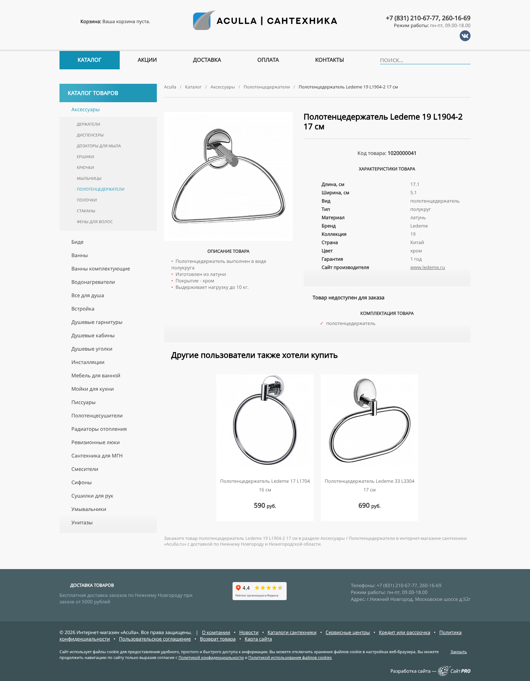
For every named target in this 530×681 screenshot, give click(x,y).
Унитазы (82, 522)
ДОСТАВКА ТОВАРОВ (92, 585)
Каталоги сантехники (292, 632)
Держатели (88, 124)
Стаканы (86, 211)
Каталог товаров (93, 93)
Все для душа (87, 295)
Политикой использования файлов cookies (290, 657)
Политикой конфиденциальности (211, 657)
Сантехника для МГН (97, 455)
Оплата (268, 60)
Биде (77, 242)
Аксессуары (85, 109)
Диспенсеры (90, 135)
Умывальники (88, 509)
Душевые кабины (93, 335)
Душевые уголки (91, 349)
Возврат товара (217, 639)
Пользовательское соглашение (155, 639)
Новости (249, 632)
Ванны (79, 255)
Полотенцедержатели (100, 189)
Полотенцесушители (97, 415)
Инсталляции (88, 362)
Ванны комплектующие (100, 268)
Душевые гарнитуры (97, 322)
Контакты (329, 60)
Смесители (84, 469)
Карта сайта (258, 639)
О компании (216, 632)
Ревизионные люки (95, 442)
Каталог (89, 60)
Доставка (207, 60)
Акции (147, 60)
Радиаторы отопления (99, 429)
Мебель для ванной (95, 375)
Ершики (85, 157)
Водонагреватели (93, 282)
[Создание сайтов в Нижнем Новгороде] (454, 674)
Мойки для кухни (92, 389)
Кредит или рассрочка (404, 632)
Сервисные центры (348, 632)
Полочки (87, 200)
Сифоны (81, 482)
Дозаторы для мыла (99, 146)
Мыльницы (89, 178)
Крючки (85, 167)
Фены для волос (95, 222)
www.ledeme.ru (427, 267)
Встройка (82, 308)
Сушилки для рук (92, 496)
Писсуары (83, 402)
